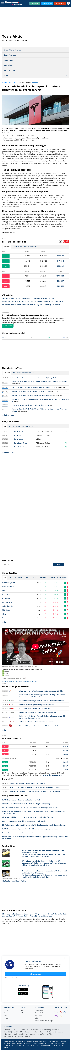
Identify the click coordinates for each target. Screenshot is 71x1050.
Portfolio (49, 1034)
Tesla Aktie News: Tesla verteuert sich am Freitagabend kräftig (33, 387)
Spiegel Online (53, 378)
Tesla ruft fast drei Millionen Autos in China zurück (29, 378)
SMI (21, 1032)
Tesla (46, 149)
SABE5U (65, 762)
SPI (14, 1030)
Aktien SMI (7, 1030)
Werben (24, 1013)
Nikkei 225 (7, 1032)
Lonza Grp (6, 594)
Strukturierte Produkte (27, 1034)
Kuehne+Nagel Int (8, 583)
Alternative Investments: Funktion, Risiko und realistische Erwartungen (35, 791)
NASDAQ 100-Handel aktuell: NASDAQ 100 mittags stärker (32, 396)
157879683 (60, 276)
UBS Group (6, 610)
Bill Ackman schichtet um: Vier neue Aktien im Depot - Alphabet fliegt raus (28, 817)
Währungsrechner (10, 1036)
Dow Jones (46, 1030)
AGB (36, 1018)
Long (6, 256)
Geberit (4, 591)
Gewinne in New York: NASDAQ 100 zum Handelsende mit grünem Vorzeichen (39, 382)
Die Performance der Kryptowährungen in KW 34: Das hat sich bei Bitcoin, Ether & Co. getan (34, 825)
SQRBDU (65, 754)
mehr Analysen (7, 452)
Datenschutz (39, 1013)
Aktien (36, 1032)
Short (5, 276)
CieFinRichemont (8, 587)
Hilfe (22, 1010)
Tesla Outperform (20, 443)
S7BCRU (65, 750)
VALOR (4, 40)
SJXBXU (65, 746)
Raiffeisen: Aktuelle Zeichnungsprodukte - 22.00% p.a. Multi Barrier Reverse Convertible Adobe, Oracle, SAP (42, 696)
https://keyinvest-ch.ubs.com (52, 775)
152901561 (60, 266)
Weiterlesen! (8, 326)
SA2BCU (65, 770)
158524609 (60, 256)
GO (58, 565)
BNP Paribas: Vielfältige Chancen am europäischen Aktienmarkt (41, 701)
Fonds (15, 1034)
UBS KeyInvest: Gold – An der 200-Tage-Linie (34, 708)
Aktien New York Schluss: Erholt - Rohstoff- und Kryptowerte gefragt (26, 804)
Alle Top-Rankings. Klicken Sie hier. (14, 881)
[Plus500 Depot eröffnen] (15, 4)
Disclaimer (38, 1015)
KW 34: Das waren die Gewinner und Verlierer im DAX (21, 800)
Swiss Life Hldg (7, 606)
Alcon (4, 614)
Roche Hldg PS (7, 598)
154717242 (60, 261)
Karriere (6, 1013)
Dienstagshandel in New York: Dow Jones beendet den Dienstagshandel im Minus (30, 808)
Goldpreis (28, 1032)
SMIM (23, 1030)
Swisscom (5, 618)
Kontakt (6, 1010)
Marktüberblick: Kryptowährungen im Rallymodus (37, 705)
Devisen (42, 1032)
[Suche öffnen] (68, 3)
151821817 (60, 281)
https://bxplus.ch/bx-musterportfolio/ (13, 678)
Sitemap (6, 1018)
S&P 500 (15, 1032)
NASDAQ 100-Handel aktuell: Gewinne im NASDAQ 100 (31, 391)
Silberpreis (7, 1034)
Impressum (39, 1010)
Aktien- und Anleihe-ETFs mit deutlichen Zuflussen (37, 722)
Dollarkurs (51, 1032)
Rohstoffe (40, 1034)
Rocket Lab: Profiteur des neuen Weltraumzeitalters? (37, 712)
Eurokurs (60, 1032)
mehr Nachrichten (8, 415)
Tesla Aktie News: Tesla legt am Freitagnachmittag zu (30, 405)
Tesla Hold (17, 435)
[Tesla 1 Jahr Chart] (65, 338)
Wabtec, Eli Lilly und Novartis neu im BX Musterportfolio (19, 666)
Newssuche (7, 560)
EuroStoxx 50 (35, 1030)
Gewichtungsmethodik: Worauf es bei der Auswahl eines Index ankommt (35, 787)
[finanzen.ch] (13, 2)
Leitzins (28, 1036)
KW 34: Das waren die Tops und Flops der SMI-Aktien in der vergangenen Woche (30, 829)
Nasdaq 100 (56, 1030)
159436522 (60, 286)
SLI (18, 1030)
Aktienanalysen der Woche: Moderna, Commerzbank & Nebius (41, 691)
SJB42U (65, 766)
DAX (28, 1030)
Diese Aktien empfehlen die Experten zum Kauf (18, 833)
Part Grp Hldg (7, 602)
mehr (4, 622)
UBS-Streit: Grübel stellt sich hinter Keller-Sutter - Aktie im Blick (24, 821)
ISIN (17, 40)
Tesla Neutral (18, 431)
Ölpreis (20, 1036)
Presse (6, 1015)
